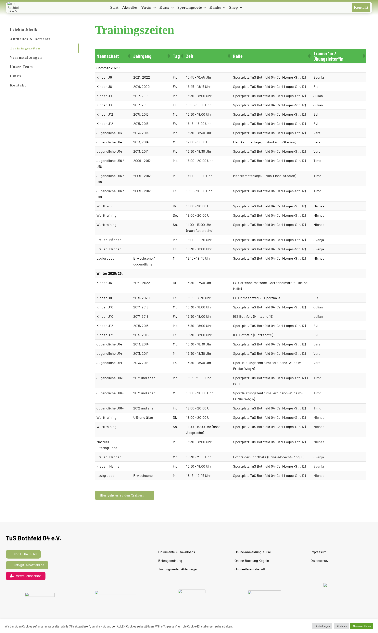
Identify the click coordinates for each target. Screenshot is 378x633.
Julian (318, 307)
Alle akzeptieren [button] (362, 626)
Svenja (318, 457)
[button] (129, 56)
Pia (315, 298)
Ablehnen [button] (341, 626)
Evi (315, 325)
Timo (317, 378)
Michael (319, 417)
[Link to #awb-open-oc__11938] (251, 8)
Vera (317, 344)
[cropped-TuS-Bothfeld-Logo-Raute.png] (13, 4)
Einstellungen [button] (322, 626)
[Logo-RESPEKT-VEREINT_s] (40, 594)
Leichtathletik (24, 29)
